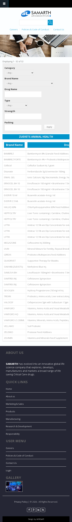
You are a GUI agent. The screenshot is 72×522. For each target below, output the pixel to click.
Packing (9, 122)
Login (8, 470)
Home (9, 388)
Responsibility (13, 433)
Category (10, 67)
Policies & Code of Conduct (35, 29)
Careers (14, 29)
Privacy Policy (21, 501)
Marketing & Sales (15, 403)
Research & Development (19, 426)
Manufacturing (13, 418)
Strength (10, 111)
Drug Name (11, 89)
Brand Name (11, 78)
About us (10, 396)
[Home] (36, 13)
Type (7, 100)
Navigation (4, 4)
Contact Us (58, 29)
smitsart (40, 518)
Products (10, 411)
